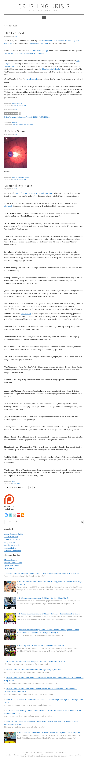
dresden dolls (22, 105)
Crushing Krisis (44, 6)
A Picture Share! (15, 131)
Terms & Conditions (12, 551)
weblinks (19, 103)
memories (14, 177)
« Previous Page (14, 488)
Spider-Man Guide (11, 565)
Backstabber (10, 66)
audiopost (14, 122)
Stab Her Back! (14, 33)
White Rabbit (10, 53)
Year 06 (27, 177)
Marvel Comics (10, 560)
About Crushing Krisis (13, 534)
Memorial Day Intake (18, 186)
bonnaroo (15, 105)
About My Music (11, 537)
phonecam (21, 177)
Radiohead (30, 124)
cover (55, 41)
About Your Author (12, 540)
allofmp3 (8, 206)
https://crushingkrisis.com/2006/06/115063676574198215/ (27, 117)
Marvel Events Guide (13, 563)
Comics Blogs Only (12, 545)
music (13, 481)
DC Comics (9, 568)
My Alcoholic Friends (51, 69)
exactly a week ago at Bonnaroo (31, 53)
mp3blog (14, 103)
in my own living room (38, 43)
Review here (26, 314)
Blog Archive (9, 542)
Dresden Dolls (47, 41)
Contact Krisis (10, 548)
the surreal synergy (40, 51)
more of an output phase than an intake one (33, 193)
